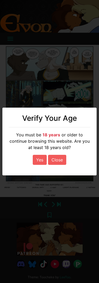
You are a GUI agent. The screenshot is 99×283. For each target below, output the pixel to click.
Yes (39, 159)
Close (57, 159)
